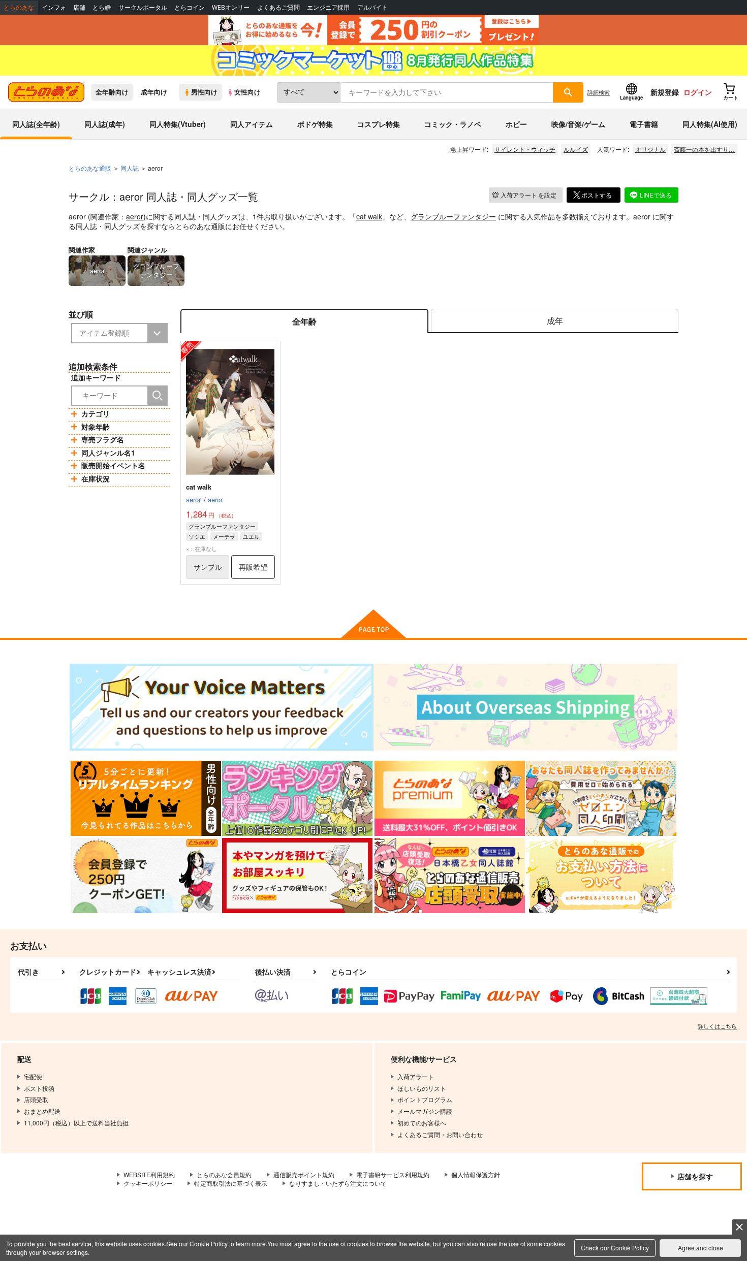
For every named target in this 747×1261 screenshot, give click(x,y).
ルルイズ (576, 149)
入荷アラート (528, 194)
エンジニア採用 (328, 7)
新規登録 (664, 92)
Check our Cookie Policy (615, 1247)
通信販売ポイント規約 (303, 1174)
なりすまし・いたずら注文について (338, 1183)
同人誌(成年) (104, 124)
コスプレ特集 (378, 124)
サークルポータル (142, 7)
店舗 (79, 7)
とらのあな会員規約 (224, 1174)
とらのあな (19, 7)
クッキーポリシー (147, 1183)
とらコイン (189, 7)
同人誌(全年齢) (36, 124)
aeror (134, 216)
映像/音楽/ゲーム (578, 124)
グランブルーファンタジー (453, 216)
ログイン (697, 92)
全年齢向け (112, 91)
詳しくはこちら (717, 1026)
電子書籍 (644, 124)
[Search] (157, 395)
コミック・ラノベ (452, 124)
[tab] (554, 321)
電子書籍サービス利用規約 (392, 1174)
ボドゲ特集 (315, 124)
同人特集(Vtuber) (177, 124)
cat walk (369, 216)
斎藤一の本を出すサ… (704, 149)
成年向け (154, 91)
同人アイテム (251, 124)
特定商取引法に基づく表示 (230, 1183)
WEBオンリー (231, 7)
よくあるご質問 (278, 7)
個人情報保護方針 (475, 1174)
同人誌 (129, 168)
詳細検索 (598, 92)
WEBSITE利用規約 (149, 1174)
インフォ (54, 7)
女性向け (247, 91)
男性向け (204, 91)
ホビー (516, 124)
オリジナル (650, 149)
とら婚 (101, 7)
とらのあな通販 (90, 168)
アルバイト (372, 7)
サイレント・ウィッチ (524, 149)
